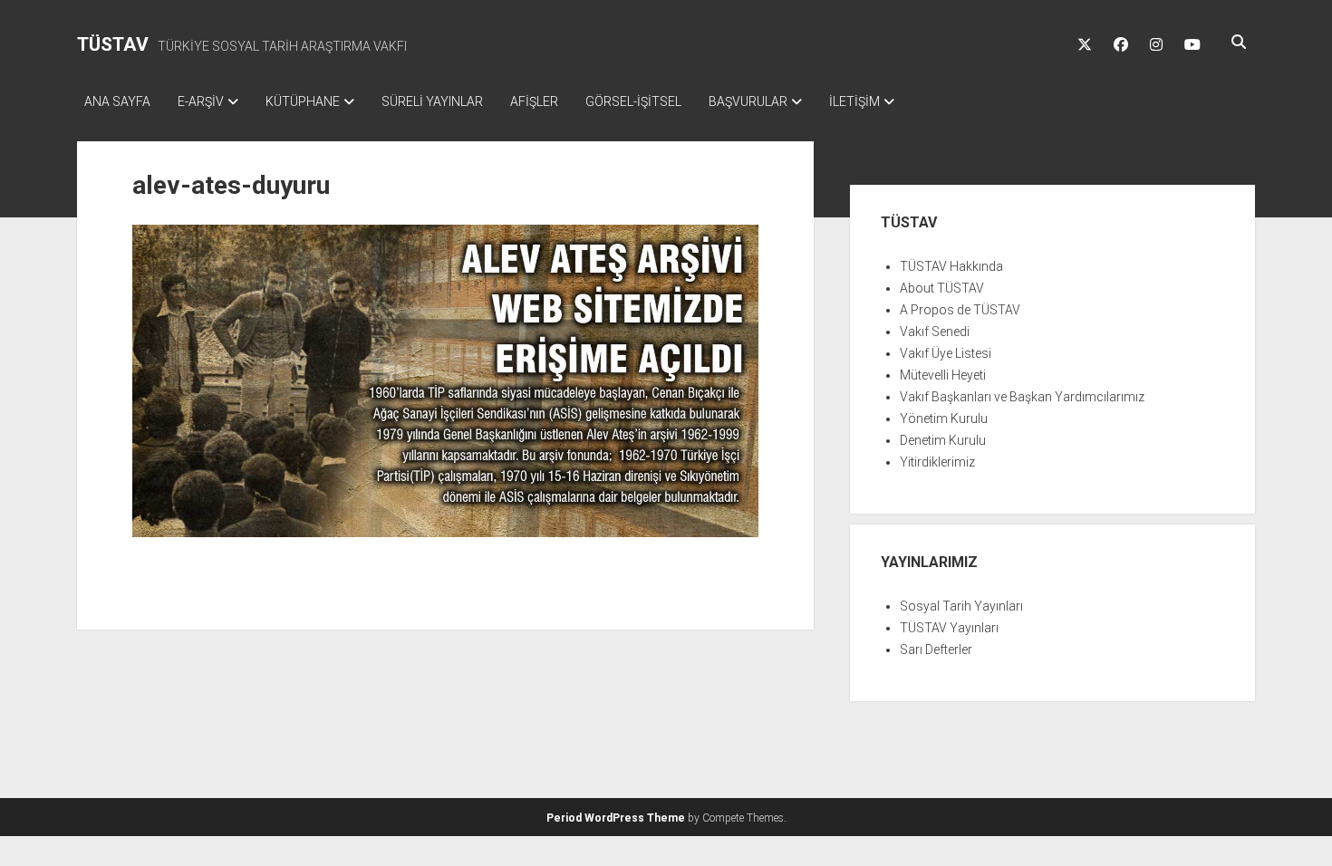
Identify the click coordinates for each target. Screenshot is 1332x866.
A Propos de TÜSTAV (960, 310)
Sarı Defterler (936, 649)
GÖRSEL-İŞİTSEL (633, 101)
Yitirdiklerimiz (937, 462)
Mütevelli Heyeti (943, 375)
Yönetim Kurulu (944, 418)
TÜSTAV (113, 44)
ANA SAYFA (117, 101)
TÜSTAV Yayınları (949, 628)
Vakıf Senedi (935, 331)
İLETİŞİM (854, 101)
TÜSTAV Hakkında (951, 266)
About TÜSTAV (942, 288)
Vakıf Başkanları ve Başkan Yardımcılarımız (1022, 397)
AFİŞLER (534, 101)
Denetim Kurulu (943, 440)
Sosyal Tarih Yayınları (961, 606)
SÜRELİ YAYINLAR (432, 101)
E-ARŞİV (201, 101)
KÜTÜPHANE (302, 101)
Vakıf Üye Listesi (945, 353)
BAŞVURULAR (748, 101)
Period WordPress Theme (615, 818)
